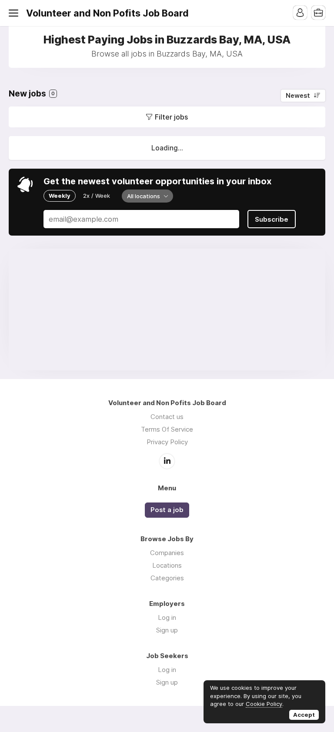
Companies (167, 553)
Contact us (167, 417)
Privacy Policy (167, 442)
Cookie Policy (264, 703)
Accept (304, 714)
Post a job (167, 510)
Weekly (59, 195)
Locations (167, 565)
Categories (167, 578)
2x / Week (96, 195)
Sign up (167, 630)
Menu (15, 13)
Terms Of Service (167, 429)
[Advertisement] (167, 309)
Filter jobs (171, 117)
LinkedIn (167, 461)
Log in (167, 617)
